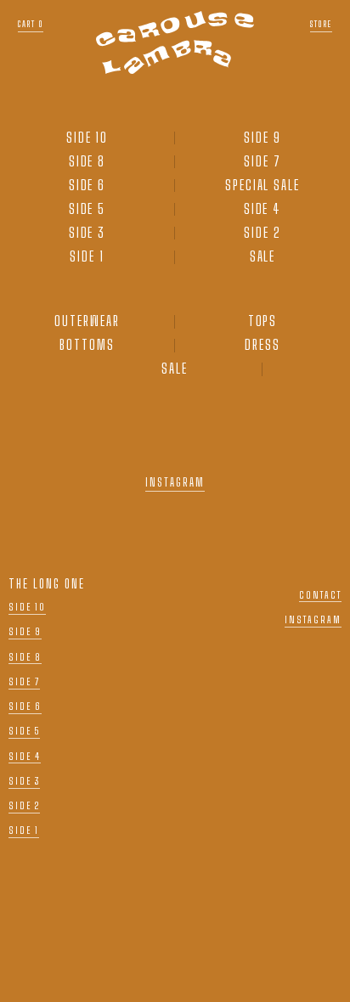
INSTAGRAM (175, 482)
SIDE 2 (262, 232)
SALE (263, 256)
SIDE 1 (87, 256)
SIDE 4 (263, 209)
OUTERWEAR (87, 321)
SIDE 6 (87, 185)
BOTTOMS (87, 344)
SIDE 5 (87, 209)
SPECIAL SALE (262, 185)
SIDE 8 (87, 161)
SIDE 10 (87, 137)
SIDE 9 (262, 137)
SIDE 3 (87, 232)
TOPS (263, 321)
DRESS (262, 344)
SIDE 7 (262, 161)
